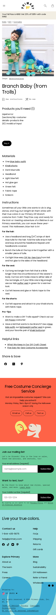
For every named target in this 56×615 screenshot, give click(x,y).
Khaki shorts (11, 165)
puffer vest (22, 283)
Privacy (24, 605)
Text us (40, 413)
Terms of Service (10, 605)
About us (6, 561)
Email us (16, 413)
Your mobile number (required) (16, 492)
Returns (37, 544)
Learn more (25, 487)
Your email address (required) (15, 463)
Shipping (37, 538)
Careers (6, 577)
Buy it (6, 143)
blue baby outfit (18, 161)
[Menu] (4, 5)
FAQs (35, 533)
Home (4, 22)
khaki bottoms (37, 330)
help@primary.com (12, 538)
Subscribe (46, 468)
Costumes (18, 22)
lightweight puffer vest (31, 327)
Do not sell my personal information (20, 611)
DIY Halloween (40, 572)
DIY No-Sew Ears (32, 257)
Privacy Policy (36, 503)
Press (5, 572)
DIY (9, 22)
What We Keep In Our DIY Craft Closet (26, 344)
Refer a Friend (40, 577)
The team (7, 567)
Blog (35, 561)
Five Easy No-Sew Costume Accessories (27, 347)
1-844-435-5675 (10, 533)
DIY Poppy (10, 319)
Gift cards (38, 549)
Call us (28, 413)
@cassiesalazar (16, 78)
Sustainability (39, 567)
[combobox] (12, 593)
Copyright (35, 605)
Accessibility (9, 608)
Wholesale (38, 582)
